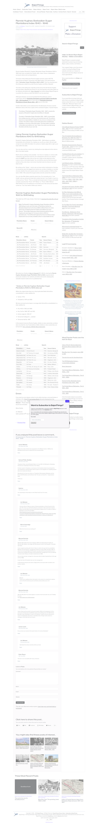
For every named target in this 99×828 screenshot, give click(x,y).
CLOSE (67, 401)
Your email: (33, 416)
